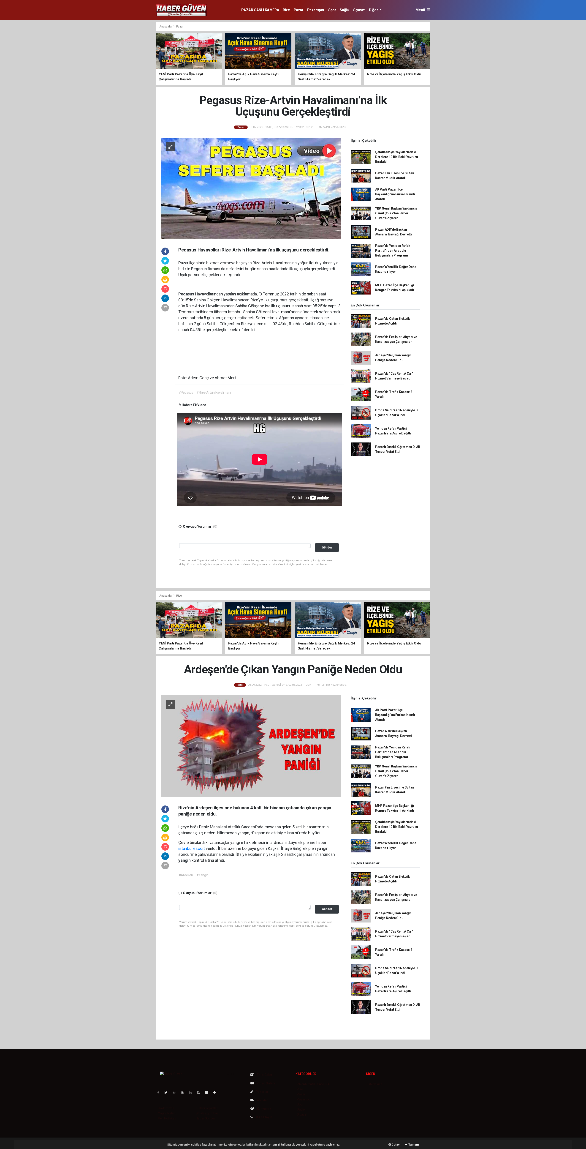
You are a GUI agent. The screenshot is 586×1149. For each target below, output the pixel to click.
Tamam (413, 1144)
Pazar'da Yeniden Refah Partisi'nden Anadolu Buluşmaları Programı (392, 250)
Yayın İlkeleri (166, 1113)
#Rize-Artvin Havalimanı (214, 392)
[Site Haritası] (208, 1092)
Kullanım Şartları (207, 1108)
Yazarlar (262, 1092)
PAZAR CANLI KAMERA (260, 10)
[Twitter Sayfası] (167, 1092)
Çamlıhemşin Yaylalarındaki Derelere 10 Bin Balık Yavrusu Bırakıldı (396, 157)
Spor (332, 10)
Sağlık (345, 10)
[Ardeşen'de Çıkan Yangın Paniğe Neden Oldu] (251, 746)
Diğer (374, 10)
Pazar (299, 10)
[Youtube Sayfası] (184, 1092)
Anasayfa (165, 26)
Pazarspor (316, 10)
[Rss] (200, 1092)
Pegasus (199, 268)
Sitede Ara (374, 1084)
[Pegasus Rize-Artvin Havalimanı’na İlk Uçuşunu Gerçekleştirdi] (251, 188)
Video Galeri (265, 1083)
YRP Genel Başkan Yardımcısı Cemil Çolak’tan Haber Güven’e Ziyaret (396, 213)
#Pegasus (186, 392)
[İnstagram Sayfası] (176, 1092)
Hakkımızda (166, 1108)
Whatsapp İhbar (207, 1113)
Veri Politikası (167, 1118)
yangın (185, 860)
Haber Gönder (205, 1118)
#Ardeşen (186, 875)
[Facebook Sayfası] (160, 1092)
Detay (395, 1144)
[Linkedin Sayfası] (192, 1092)
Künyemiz (263, 1109)
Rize (286, 10)
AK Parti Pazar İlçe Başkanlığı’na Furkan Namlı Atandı (395, 194)
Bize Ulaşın (263, 1117)
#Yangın (202, 875)
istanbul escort (191, 848)
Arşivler (262, 1100)
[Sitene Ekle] (216, 1092)
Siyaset (359, 10)
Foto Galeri (264, 1075)
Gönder (327, 547)
